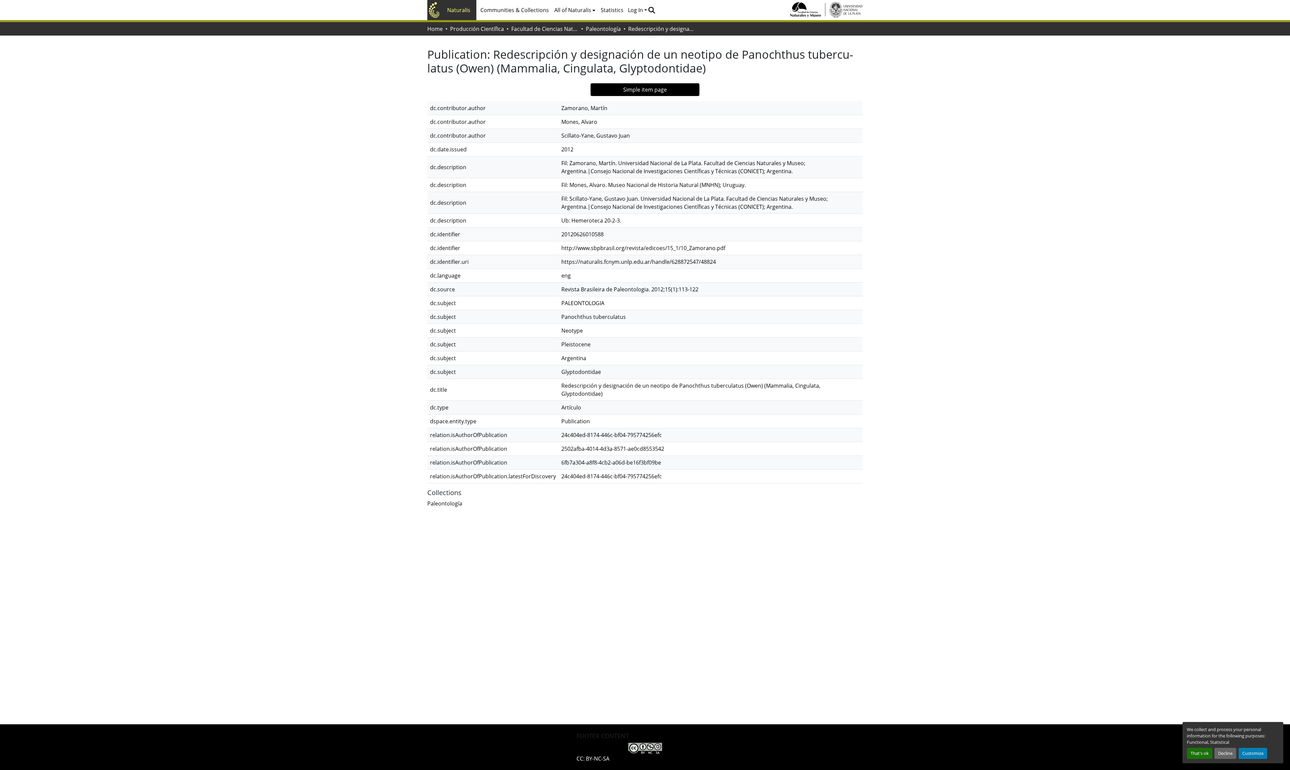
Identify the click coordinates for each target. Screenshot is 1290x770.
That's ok (1200, 753)
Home (435, 29)
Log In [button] (636, 10)
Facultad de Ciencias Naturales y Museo (544, 29)
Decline (1225, 753)
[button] (651, 10)
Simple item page (645, 89)
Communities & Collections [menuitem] (514, 10)
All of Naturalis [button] (572, 10)
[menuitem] (574, 10)
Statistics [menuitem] (612, 10)
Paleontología (603, 29)
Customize (1252, 753)
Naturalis (458, 10)
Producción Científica (477, 29)
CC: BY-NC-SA (592, 758)
